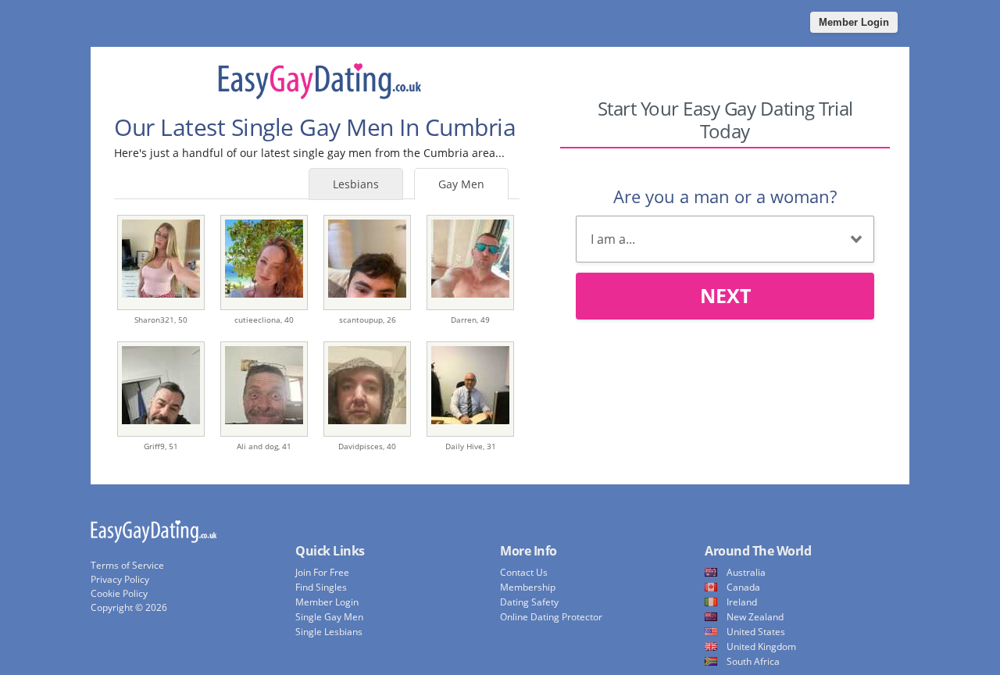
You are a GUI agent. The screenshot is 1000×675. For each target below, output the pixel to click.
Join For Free (322, 572)
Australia (746, 572)
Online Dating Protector (551, 616)
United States (756, 631)
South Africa (753, 661)
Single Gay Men (329, 616)
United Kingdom (761, 646)
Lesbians (356, 184)
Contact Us (524, 572)
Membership (527, 587)
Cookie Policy (119, 593)
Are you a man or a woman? (725, 196)
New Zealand (755, 616)
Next (725, 295)
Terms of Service (127, 565)
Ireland (742, 602)
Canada (743, 587)
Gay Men (461, 184)
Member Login (854, 22)
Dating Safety (529, 602)
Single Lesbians (328, 631)
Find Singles (321, 587)
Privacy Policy (120, 579)
